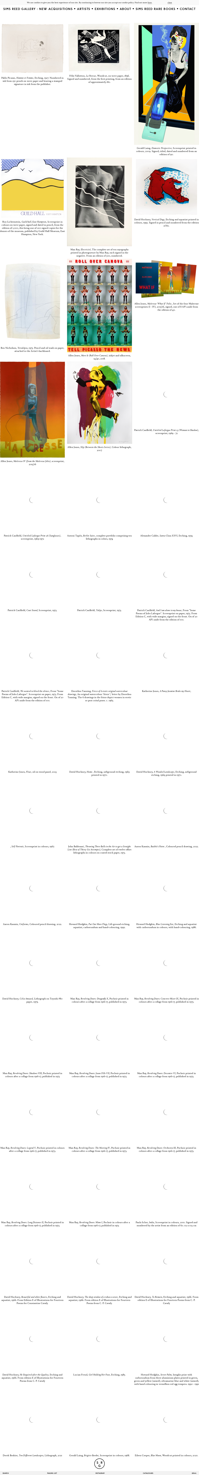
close (170, 3)
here (150, 3)
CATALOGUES (148, 1473)
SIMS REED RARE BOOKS (156, 9)
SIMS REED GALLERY (19, 9)
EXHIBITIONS (105, 9)
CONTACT (188, 9)
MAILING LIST (52, 1473)
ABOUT (125, 9)
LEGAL (194, 1473)
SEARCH (6, 1473)
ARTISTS (83, 9)
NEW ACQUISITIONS (56, 9)
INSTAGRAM (100, 1473)
